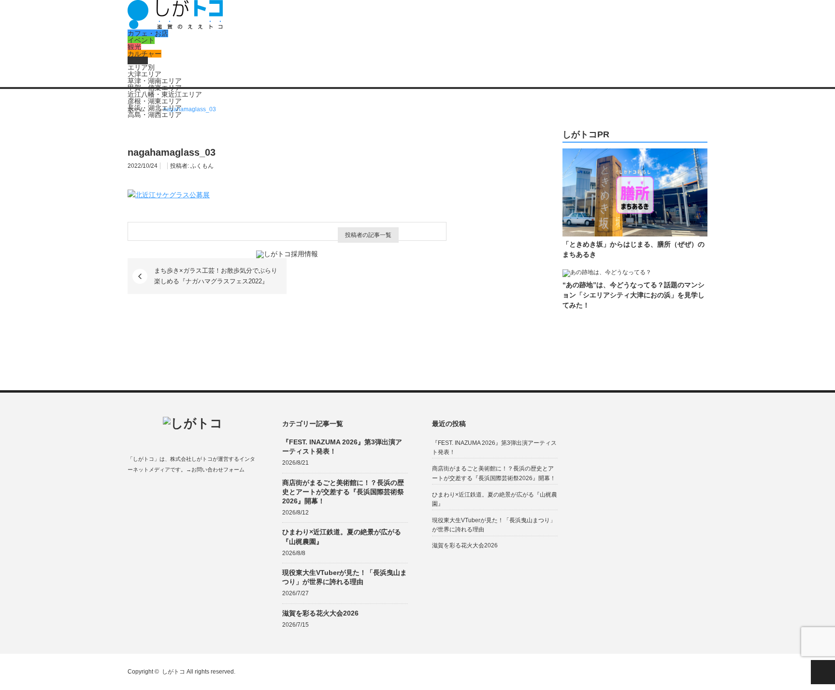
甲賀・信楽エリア (155, 87)
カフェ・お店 (148, 33)
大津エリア (144, 74)
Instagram (169, 492)
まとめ (138, 60)
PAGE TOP (823, 672)
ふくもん (202, 165)
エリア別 (141, 67)
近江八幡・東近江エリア (165, 94)
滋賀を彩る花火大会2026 (320, 613)
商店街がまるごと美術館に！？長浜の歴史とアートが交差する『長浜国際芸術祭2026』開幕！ (343, 492)
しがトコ (173, 671)
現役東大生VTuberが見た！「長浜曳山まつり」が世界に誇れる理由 (344, 577)
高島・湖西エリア (155, 114)
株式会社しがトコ (191, 459)
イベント (141, 40)
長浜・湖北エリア (155, 108)
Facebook (132, 492)
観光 (134, 47)
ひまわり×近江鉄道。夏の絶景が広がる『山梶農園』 (341, 536)
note (188, 492)
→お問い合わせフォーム (215, 469)
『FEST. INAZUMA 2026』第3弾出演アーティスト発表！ (342, 446)
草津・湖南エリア (155, 81)
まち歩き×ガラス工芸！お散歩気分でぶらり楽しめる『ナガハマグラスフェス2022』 (215, 276)
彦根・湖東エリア (155, 101)
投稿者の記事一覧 (368, 235)
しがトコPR (585, 134)
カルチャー (144, 54)
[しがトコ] (175, 26)
